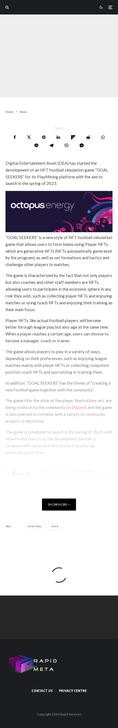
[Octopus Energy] (59, 230)
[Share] (14, 137)
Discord (79, 407)
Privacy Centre (73, 691)
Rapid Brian (14, 93)
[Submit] (88, 137)
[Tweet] (29, 137)
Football (36, 526)
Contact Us (42, 691)
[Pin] (44, 137)
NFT (48, 93)
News (34, 93)
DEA (55, 526)
